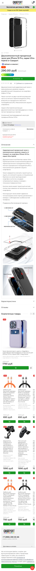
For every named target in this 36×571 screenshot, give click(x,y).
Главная (4, 14)
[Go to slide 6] (20, 50)
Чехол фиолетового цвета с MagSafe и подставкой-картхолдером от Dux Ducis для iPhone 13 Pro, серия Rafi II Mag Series (18, 352)
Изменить (18, 125)
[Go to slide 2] (15, 50)
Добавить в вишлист (11, 64)
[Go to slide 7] (21, 50)
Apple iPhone (13, 14)
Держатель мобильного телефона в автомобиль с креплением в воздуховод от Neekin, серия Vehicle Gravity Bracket (8, 447)
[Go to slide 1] (14, 50)
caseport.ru (30, 561)
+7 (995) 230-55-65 (11, 537)
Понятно (18, 566)
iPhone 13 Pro (24, 14)
